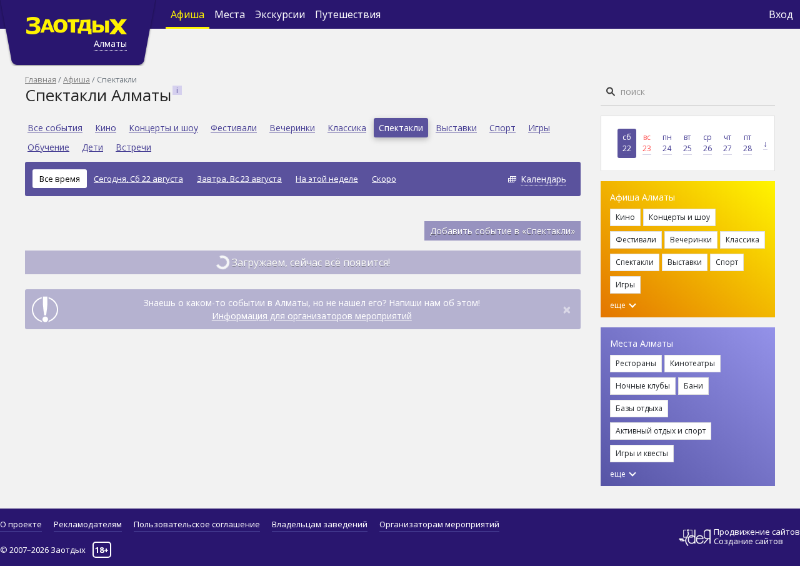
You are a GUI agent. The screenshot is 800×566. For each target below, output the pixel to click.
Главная (40, 79)
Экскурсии (280, 14)
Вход (781, 14)
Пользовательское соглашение (197, 524)
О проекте (21, 524)
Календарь (543, 179)
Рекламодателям (88, 524)
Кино (105, 128)
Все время (59, 178)
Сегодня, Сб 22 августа (138, 178)
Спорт (502, 128)
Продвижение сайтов (757, 532)
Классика (347, 128)
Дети (92, 147)
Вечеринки (292, 128)
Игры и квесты (642, 453)
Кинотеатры (692, 363)
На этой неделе (327, 178)
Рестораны (636, 363)
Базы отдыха (639, 408)
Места (229, 14)
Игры (539, 128)
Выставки (456, 128)
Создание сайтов (748, 541)
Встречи (133, 147)
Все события (55, 128)
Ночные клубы (643, 385)
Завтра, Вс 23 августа (239, 178)
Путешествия (348, 14)
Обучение (48, 147)
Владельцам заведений (320, 524)
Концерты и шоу (163, 128)
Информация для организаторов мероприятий (312, 316)
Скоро (384, 178)
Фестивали (234, 128)
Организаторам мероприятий (439, 524)
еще (619, 305)
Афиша (187, 14)
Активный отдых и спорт (661, 430)
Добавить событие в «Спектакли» (502, 231)
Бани (693, 385)
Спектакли (401, 128)
